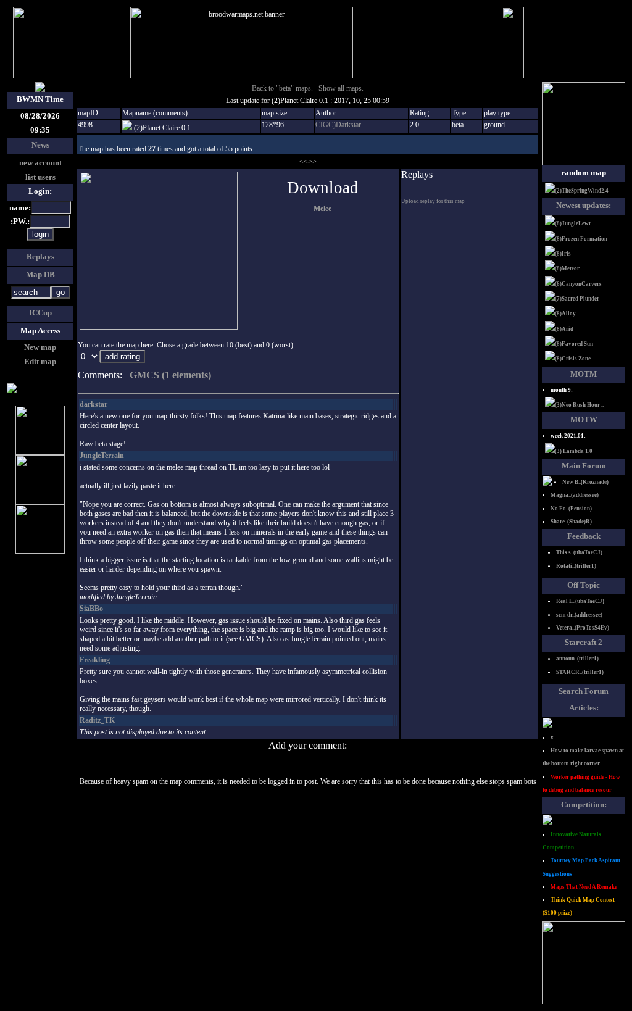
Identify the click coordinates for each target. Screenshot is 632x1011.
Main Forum (584, 465)
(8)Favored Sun (574, 344)
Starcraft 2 (583, 642)
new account (40, 162)
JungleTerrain (102, 455)
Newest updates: (583, 205)
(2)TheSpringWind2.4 (582, 191)
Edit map (40, 361)
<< (303, 161)
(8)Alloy (565, 313)
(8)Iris (563, 254)
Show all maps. (341, 88)
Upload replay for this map (433, 201)
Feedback (584, 536)
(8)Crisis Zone (573, 359)
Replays (40, 256)
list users (40, 176)
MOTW (583, 419)
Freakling (95, 659)
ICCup (40, 312)
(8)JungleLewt (573, 223)
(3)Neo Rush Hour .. (579, 405)
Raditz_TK (97, 720)
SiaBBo (91, 608)
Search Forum (584, 691)
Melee (322, 208)
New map (40, 347)
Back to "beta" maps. (282, 88)
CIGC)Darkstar (338, 124)
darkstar (93, 404)
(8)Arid (564, 329)
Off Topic (583, 584)
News (40, 144)
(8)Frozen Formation (581, 239)
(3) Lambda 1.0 (573, 451)
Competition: (584, 804)
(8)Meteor (567, 268)
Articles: (584, 707)
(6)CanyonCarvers (578, 284)
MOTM (583, 373)
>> (312, 161)
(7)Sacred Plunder (577, 299)
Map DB (40, 274)
